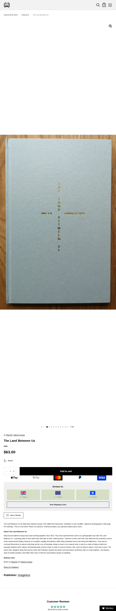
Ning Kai (9, 435)
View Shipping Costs (58, 504)
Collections (25, 15)
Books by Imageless (11, 567)
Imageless (24, 575)
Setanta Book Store (11, 15)
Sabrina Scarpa (19, 435)
